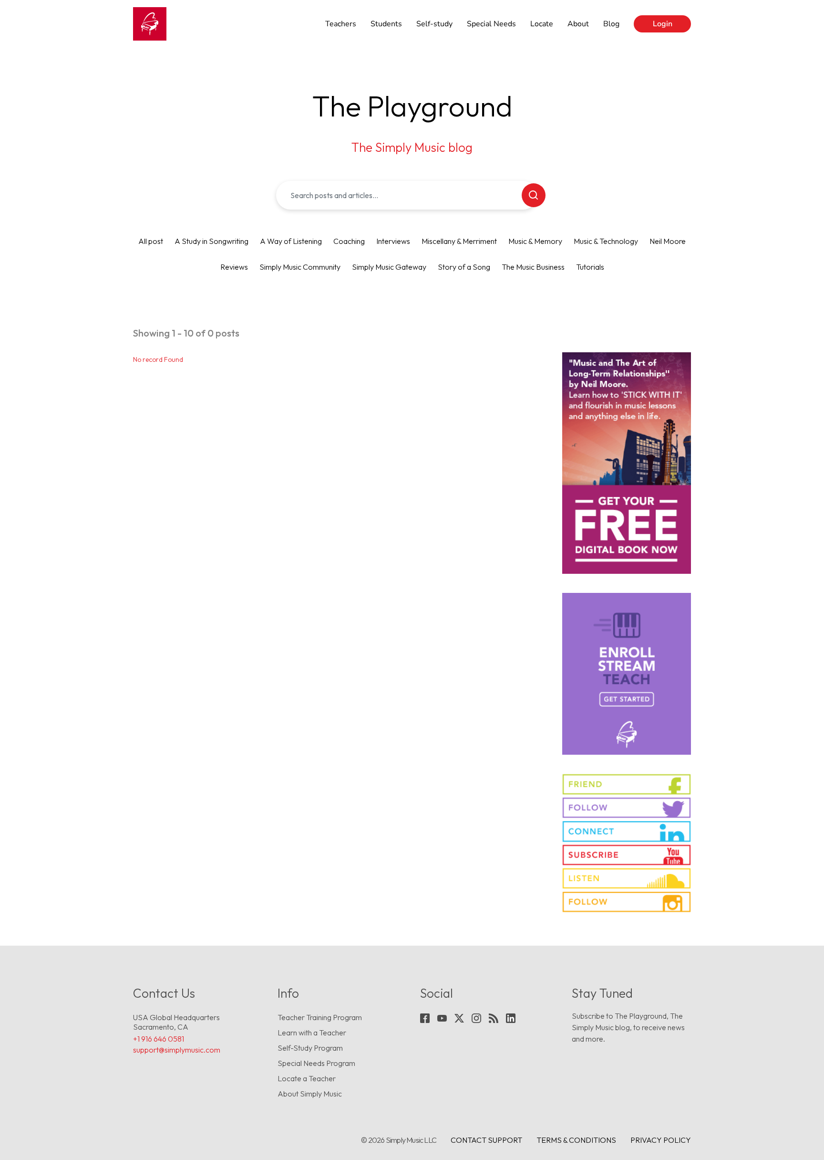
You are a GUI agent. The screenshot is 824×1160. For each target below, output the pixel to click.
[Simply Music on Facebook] (626, 784)
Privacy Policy (660, 1140)
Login (662, 24)
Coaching (349, 241)
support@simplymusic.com (176, 1050)
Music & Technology (606, 241)
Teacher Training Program (320, 1017)
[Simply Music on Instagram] (626, 901)
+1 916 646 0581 (158, 1039)
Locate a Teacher (307, 1078)
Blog (611, 24)
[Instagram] (476, 1018)
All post (150, 241)
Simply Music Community (299, 267)
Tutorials (590, 267)
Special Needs (491, 24)
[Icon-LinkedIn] (510, 1018)
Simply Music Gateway (389, 267)
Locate (541, 24)
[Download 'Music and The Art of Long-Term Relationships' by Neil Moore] (626, 463)
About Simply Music (310, 1093)
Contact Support (486, 1140)
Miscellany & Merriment (459, 241)
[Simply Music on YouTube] (626, 854)
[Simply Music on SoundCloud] (626, 878)
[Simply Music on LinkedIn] (626, 831)
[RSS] (493, 1018)
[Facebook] (425, 1018)
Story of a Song (464, 267)
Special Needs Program (316, 1063)
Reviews (234, 267)
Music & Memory (535, 241)
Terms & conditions (576, 1140)
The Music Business (533, 267)
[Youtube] (442, 1018)
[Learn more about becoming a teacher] (626, 674)
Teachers (340, 24)
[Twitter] (459, 1018)
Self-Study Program (310, 1048)
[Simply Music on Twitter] (626, 807)
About (578, 24)
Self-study (434, 24)
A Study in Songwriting (211, 241)
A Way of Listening (291, 241)
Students (386, 24)
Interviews (393, 241)
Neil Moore (667, 241)
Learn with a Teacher (312, 1032)
